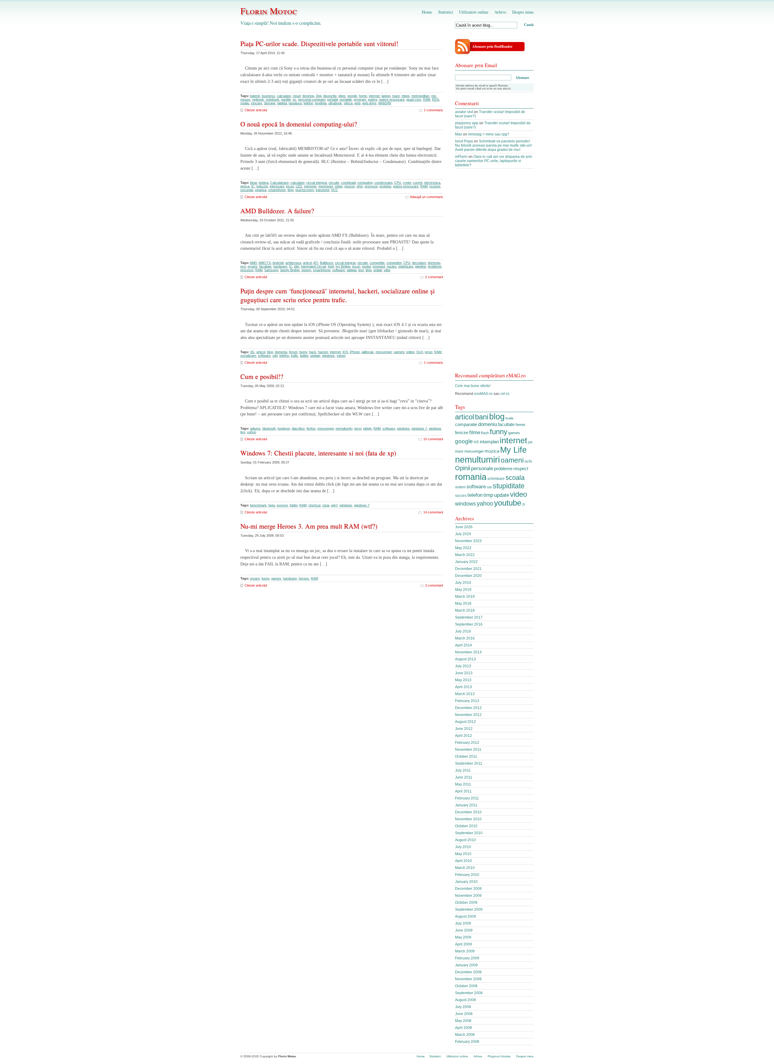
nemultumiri (344, 428)
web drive (369, 103)
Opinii (462, 468)
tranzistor (322, 190)
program (360, 99)
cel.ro (504, 394)
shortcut (314, 505)
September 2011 (468, 763)
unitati (377, 270)
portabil (332, 99)
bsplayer (284, 428)
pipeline (420, 266)
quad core (413, 99)
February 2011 (467, 798)
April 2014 (463, 645)
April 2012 (463, 736)
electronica (432, 182)
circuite (334, 182)
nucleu (391, 266)
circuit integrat (316, 182)
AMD (253, 263)
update (315, 355)
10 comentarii (433, 439)
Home (427, 12)
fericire (461, 432)
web (357, 103)
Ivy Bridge (343, 266)
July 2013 (463, 666)
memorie (310, 186)
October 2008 (466, 986)
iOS (345, 352)
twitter (304, 355)
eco (243, 266)
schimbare (496, 479)
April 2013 (463, 687)
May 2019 (463, 589)
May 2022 (463, 548)
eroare (252, 266)
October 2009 (466, 902)
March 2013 (465, 694)
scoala (515, 477)
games (276, 578)
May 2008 (463, 1021)
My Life (513, 449)
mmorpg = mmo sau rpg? (488, 134)
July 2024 (463, 534)
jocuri (290, 186)
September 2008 (469, 993)
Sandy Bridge (290, 270)
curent (417, 182)
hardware (280, 266)
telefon (308, 103)
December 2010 (468, 812)
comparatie (466, 424)
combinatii (348, 182)
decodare (419, 263)
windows (328, 355)
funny (303, 352)
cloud (297, 96)
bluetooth (269, 428)
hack (312, 352)
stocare (256, 103)
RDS (435, 99)
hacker (323, 352)
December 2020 (468, 576)
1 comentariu (433, 110)
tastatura (295, 103)
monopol (378, 266)
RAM (426, 99)
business (268, 96)
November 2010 (468, 819)
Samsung (271, 270)
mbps (406, 96)
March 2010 (465, 868)
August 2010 (465, 840)
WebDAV (384, 103)
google (352, 96)
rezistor (434, 186)
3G (252, 352)
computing (364, 182)
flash (485, 433)
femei (520, 424)
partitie (286, 99)
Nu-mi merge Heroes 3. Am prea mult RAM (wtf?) (308, 526)
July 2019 (463, 583)
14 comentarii (433, 512)
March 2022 (465, 555)
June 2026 (464, 527)
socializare (248, 355)
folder (294, 505)
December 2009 (468, 889)
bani (481, 417)
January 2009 (466, 965)
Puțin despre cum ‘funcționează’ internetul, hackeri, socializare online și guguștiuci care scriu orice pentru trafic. (337, 295)
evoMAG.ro (483, 394)
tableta (282, 103)
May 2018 (463, 603)
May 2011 (463, 784)
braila (509, 418)
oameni (399, 352)
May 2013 (463, 680)
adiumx (255, 428)
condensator (383, 182)
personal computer (311, 99)
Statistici (445, 12)
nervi (357, 428)
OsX (419, 352)
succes (461, 495)
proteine (385, 186)
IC (253, 186)
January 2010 (466, 882)
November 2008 (468, 979)
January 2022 (466, 562)
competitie (377, 263)
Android (278, 263)
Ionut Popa (464, 141)
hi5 (476, 442)
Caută (529, 24)
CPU (397, 182)
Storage (269, 103)
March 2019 (465, 596)
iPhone (355, 352)
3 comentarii (434, 585)
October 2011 (466, 756)
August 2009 (465, 916)
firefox (311, 428)
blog (270, 352)
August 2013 (465, 659)
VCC (334, 190)
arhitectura (293, 263)
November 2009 (468, 895)
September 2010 (469, 833)
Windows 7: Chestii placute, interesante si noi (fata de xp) (318, 452)
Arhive (500, 12)
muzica (492, 451)
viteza (348, 103)
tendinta (321, 103)
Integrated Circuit (313, 266)
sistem (306, 270)
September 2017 (469, 617)
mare (396, 96)
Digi (318, 96)
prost (428, 352)
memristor (325, 186)
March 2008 (465, 1035)
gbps (342, 96)
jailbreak (368, 352)
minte (339, 186)
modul (366, 266)
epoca (244, 186)
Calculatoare (279, 182)
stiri (275, 355)
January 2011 (466, 805)
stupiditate (509, 486)
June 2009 (464, 930)
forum (293, 352)
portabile (346, 99)
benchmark (258, 505)
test (361, 270)
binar (253, 182)
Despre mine (523, 12)
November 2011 (468, 749)
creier (407, 182)
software (338, 270)
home (363, 96)
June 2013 (464, 673)
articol (307, 263)
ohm (359, 186)
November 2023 (468, 541)
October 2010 (466, 826)
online (410, 352)
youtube (507, 503)
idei (296, 266)
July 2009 (463, 923)
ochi (528, 461)
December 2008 (468, 972)
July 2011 (463, 770)
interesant (277, 186)
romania (470, 477)
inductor (262, 186)
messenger (384, 352)
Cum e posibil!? (261, 376)
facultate (265, 266)
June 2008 (464, 1014)
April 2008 (463, 1028)
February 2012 (467, 742)
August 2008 (465, 1000)
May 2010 (463, 854)
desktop (308, 96)
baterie (255, 96)
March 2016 (465, 638)
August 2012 (465, 722)
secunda (246, 190)
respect (520, 468)
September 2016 (469, 624)
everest (282, 505)
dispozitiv (330, 96)
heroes (304, 578)
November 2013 (468, 652)
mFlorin (461, 157)
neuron (349, 186)
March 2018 (465, 610)
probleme (434, 266)
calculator (284, 96)
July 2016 (463, 631)
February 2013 (467, 701)
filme (474, 432)
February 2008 (467, 1042)
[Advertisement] (494, 273)
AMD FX (265, 263)
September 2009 (469, 909)
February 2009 (467, 958)
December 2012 (468, 708)
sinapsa (260, 190)
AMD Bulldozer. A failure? (277, 210)
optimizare (405, 266)
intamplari (489, 441)
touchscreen (304, 190)
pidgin (367, 428)
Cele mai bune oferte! (472, 386)
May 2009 (463, 937)
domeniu (434, 263)
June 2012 (464, 729)
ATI (315, 263)
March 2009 (465, 951)
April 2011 (463, 791)
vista (325, 505)
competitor (394, 263)
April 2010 (463, 861)
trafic (294, 355)
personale (482, 468)
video (518, 494)
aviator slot (464, 112)
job (530, 442)
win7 (334, 505)
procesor (371, 186)
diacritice (298, 428)
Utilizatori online (473, 12)
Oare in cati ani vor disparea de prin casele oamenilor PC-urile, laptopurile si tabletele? (493, 161)
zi (523, 504)
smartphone (277, 190)
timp (291, 190)
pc (294, 99)
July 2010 (463, 847)
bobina (263, 182)
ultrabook (335, 103)
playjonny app (466, 123)
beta (271, 505)
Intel (331, 266)
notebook (272, 99)
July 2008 (463, 1007)
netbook (258, 99)
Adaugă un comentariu (426, 197)
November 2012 (468, 715)
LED (299, 186)
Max (458, 134)
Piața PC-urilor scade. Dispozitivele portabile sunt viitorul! (319, 43)
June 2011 (463, 777)
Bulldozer (326, 263)
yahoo (341, 355)
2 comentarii (434, 277)
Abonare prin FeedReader (492, 46)
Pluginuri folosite (499, 1056)
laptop (386, 96)
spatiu (244, 103)
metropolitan (420, 96)
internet (374, 96)
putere (372, 99)
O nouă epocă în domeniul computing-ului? (298, 123)
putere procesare (392, 99)
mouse (245, 99)
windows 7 (419, 428)
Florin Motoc (268, 11)
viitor (387, 270)
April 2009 (463, 944)
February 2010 (467, 875)
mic (433, 96)
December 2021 (468, 569)
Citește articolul (256, 110)
